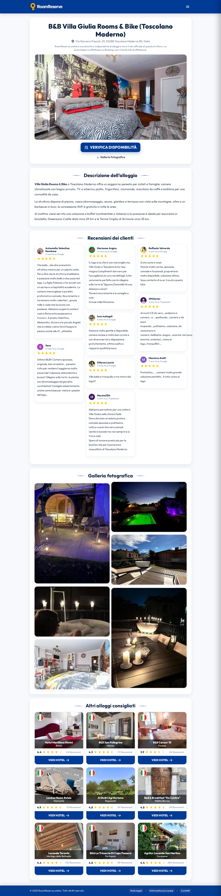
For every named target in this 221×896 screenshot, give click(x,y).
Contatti (185, 890)
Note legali (136, 890)
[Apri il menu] (187, 7)
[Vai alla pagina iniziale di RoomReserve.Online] (46, 6)
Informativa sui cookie (161, 890)
